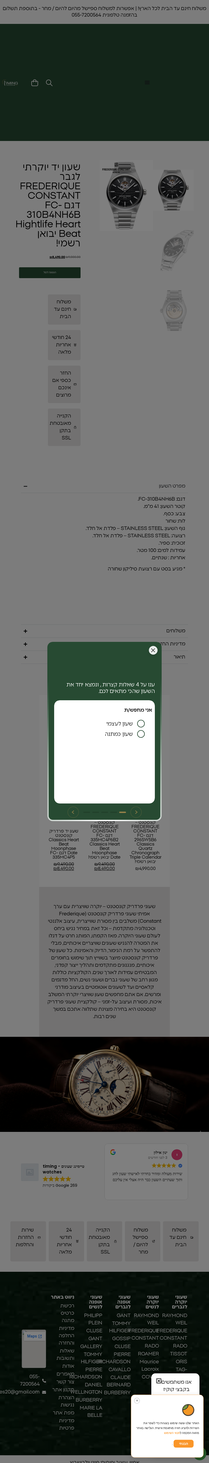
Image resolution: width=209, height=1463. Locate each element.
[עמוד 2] (113, 812)
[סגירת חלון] (153, 650)
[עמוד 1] (122, 812)
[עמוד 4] (95, 812)
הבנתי (183, 1443)
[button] (159, 1381)
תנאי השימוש (172, 1432)
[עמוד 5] (86, 812)
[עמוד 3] (104, 812)
